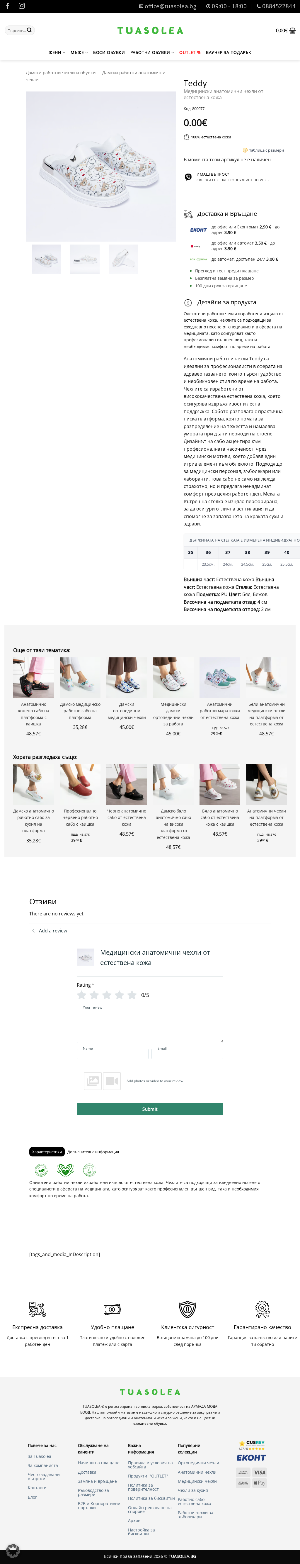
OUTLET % (190, 52)
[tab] (46, 1151)
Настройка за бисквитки (141, 1532)
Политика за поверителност (143, 1487)
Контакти (37, 1487)
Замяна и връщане (97, 1481)
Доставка (87, 1472)
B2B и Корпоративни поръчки (99, 1505)
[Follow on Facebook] (7, 6)
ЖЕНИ (55, 52)
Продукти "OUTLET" (148, 1476)
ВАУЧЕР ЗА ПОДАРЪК (228, 52)
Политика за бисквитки (151, 1498)
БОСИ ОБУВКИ (109, 52)
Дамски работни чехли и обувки (61, 72)
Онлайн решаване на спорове (150, 1509)
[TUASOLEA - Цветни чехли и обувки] (150, 30)
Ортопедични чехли (199, 1462)
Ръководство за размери (93, 1492)
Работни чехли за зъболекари (195, 1514)
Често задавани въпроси (44, 1476)
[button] (286, 30)
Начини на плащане (99, 1462)
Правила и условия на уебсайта (150, 1465)
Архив (134, 1520)
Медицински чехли (197, 1481)
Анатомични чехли (197, 1472)
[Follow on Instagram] (22, 6)
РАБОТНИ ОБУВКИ (150, 52)
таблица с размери (266, 150)
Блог (32, 1497)
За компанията (43, 1465)
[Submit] (29, 30)
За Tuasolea (39, 1456)
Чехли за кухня (193, 1490)
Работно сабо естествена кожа (194, 1501)
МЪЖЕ (77, 52)
